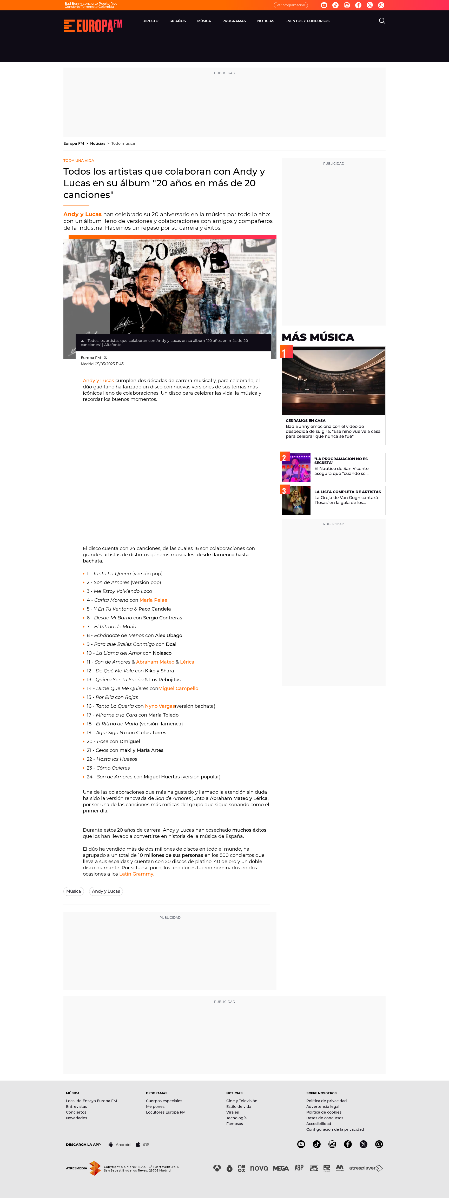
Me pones (155, 1106)
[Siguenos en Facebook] (358, 5)
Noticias (98, 143)
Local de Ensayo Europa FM (91, 1100)
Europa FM (74, 143)
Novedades (76, 1118)
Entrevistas (76, 1106)
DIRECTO (150, 21)
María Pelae (153, 600)
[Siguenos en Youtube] (324, 5)
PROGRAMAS (234, 21)
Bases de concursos (324, 1118)
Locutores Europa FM (166, 1112)
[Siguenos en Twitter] (370, 5)
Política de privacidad (326, 1100)
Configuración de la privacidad (335, 1129)
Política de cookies (323, 1112)
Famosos (234, 1123)
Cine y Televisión (241, 1100)
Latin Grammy (136, 874)
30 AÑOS (178, 21)
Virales (232, 1112)
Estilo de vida (238, 1106)
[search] (382, 21)
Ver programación (291, 5)
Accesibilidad (318, 1123)
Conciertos (76, 1112)
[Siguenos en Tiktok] (335, 5)
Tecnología (236, 1118)
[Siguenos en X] (363, 1146)
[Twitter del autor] (105, 357)
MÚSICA (204, 21)
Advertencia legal (322, 1106)
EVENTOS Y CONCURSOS (307, 21)
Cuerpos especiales (164, 1100)
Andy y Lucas (98, 380)
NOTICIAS (265, 21)
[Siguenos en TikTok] (317, 1146)
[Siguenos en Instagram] (347, 5)
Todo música (123, 143)
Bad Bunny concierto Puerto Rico (91, 3)
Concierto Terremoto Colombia (89, 7)
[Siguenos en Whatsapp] (381, 5)
